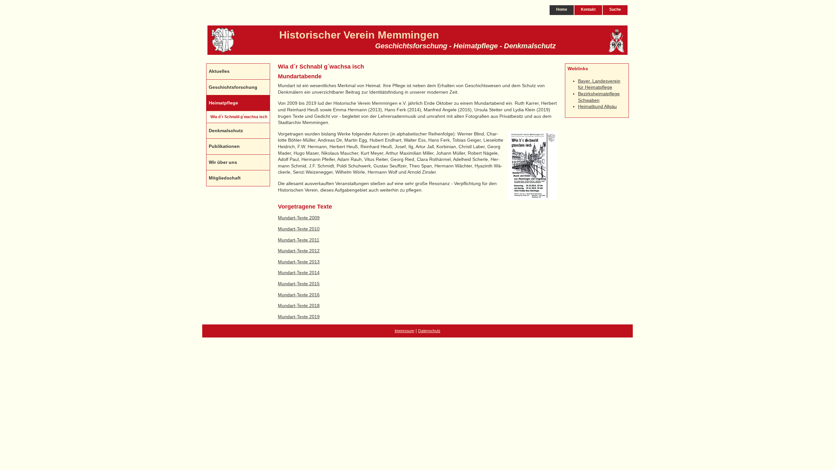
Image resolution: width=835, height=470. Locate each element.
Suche (615, 9)
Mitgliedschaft (225, 177)
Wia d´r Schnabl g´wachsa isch (238, 117)
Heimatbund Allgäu (597, 106)
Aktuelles (219, 71)
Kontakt (588, 9)
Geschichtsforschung (233, 87)
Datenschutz (429, 331)
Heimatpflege (223, 102)
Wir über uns (223, 162)
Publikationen (224, 146)
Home (561, 9)
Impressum (404, 331)
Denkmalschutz (226, 130)
